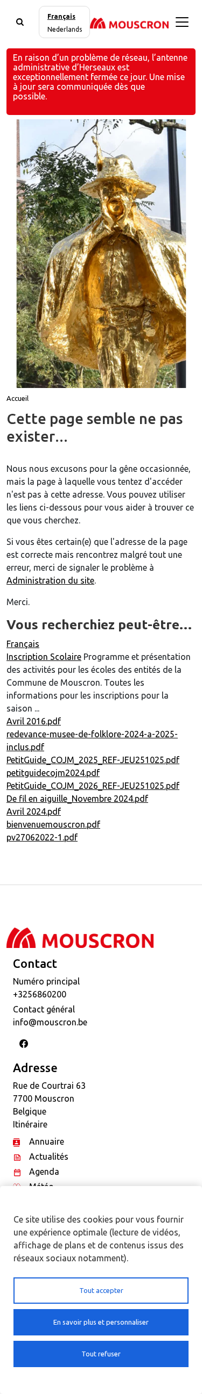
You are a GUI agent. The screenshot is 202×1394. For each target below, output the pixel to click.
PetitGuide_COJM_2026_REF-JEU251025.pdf (92, 786)
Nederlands (64, 29)
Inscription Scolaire (43, 657)
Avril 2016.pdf (33, 721)
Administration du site (50, 580)
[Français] (129, 22)
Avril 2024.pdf (33, 811)
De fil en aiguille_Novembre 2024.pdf (77, 798)
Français (61, 16)
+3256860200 (39, 994)
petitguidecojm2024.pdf (53, 773)
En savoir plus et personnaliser (101, 1322)
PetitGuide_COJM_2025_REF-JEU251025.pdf (92, 760)
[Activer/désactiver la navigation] (182, 22)
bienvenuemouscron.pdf (53, 824)
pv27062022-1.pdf (42, 837)
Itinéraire (30, 1124)
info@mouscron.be (50, 1022)
